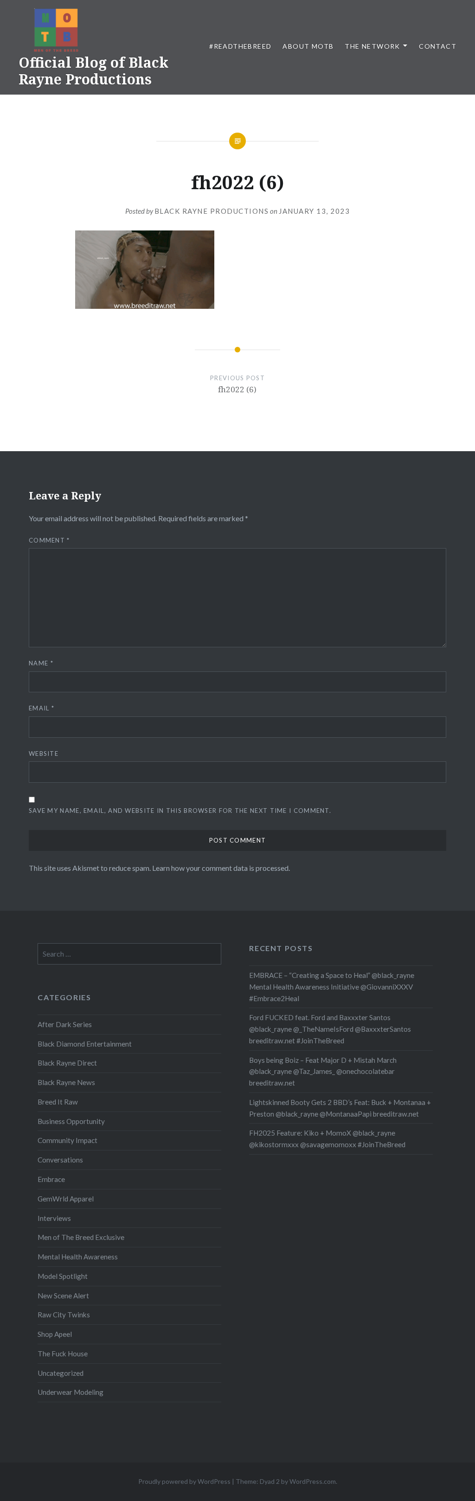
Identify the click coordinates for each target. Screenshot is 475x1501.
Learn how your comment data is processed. (221, 867)
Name (41, 663)
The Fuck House (63, 1353)
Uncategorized (60, 1373)
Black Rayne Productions (211, 211)
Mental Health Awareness (78, 1256)
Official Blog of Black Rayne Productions (93, 71)
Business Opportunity (71, 1121)
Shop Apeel (55, 1334)
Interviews (54, 1218)
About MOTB (308, 46)
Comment (49, 540)
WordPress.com (312, 1481)
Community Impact (67, 1140)
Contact (437, 46)
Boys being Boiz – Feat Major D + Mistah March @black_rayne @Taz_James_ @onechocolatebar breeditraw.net (323, 1071)
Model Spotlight (63, 1276)
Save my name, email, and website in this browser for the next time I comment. (180, 810)
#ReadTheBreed (240, 46)
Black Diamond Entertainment (85, 1044)
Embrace (51, 1179)
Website (43, 753)
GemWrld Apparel (66, 1198)
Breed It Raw (58, 1102)
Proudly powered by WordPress (184, 1481)
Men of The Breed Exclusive (81, 1237)
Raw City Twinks (64, 1314)
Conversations (60, 1160)
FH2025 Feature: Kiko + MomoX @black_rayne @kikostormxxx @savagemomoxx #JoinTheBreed (327, 1139)
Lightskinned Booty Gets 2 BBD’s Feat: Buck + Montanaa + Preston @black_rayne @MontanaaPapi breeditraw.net (340, 1108)
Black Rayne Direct (67, 1063)
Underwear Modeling (70, 1392)
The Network (372, 46)
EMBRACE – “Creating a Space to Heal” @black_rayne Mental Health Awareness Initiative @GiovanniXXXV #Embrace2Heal (331, 987)
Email (41, 708)
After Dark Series (65, 1024)
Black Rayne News (66, 1082)
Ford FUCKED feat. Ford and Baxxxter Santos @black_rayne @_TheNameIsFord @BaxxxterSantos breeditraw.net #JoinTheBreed (330, 1029)
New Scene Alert (63, 1295)
